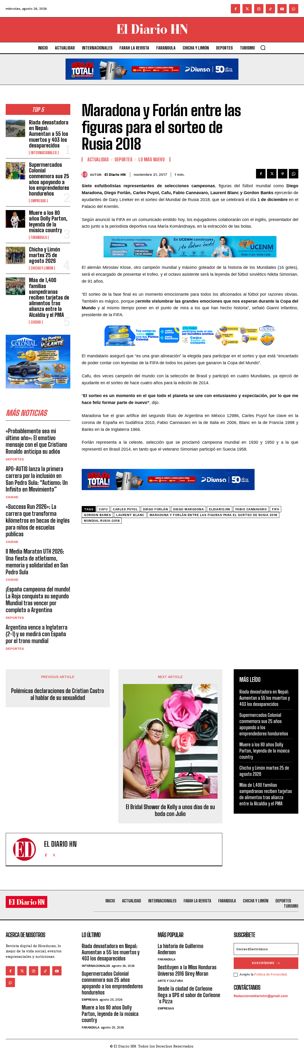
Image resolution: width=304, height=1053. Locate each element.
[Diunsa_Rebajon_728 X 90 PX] (152, 83)
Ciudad (36, 322)
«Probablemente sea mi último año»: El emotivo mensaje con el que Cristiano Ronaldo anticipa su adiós (36, 441)
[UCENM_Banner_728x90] (190, 261)
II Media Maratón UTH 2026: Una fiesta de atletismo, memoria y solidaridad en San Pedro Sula (37, 561)
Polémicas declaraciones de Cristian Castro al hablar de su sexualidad (57, 694)
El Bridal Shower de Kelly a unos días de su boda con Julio (170, 810)
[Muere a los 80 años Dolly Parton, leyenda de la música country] (15, 218)
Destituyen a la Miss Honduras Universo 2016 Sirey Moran (187, 970)
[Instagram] (258, 8)
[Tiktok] (270, 8)
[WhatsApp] (293, 173)
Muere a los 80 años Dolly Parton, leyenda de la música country (48, 221)
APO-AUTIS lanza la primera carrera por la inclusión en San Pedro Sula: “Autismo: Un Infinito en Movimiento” (37, 479)
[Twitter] (247, 8)
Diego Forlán (155, 509)
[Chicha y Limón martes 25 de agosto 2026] (15, 255)
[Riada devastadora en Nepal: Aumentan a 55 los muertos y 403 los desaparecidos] (15, 128)
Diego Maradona (188, 509)
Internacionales (44, 153)
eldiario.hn (219, 509)
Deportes (15, 459)
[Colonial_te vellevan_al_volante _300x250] (38, 392)
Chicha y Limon (42, 268)
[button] (263, 47)
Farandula (39, 237)
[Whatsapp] (293, 8)
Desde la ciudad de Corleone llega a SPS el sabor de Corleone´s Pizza (189, 994)
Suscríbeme (263, 963)
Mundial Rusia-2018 (101, 520)
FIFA (275, 509)
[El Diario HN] (86, 174)
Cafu (103, 509)
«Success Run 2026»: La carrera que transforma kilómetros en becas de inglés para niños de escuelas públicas (38, 520)
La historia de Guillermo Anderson (180, 949)
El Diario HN (115, 174)
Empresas (38, 201)
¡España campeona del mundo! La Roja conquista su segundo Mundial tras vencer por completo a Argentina (38, 599)
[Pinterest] (282, 173)
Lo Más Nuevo (151, 159)
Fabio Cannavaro (251, 509)
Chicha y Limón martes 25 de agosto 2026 (44, 255)
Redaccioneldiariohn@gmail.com (261, 996)
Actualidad (98, 159)
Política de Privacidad (270, 974)
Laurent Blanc (130, 515)
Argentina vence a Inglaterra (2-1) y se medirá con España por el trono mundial (36, 634)
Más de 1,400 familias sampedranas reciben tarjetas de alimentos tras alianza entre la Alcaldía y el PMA (49, 297)
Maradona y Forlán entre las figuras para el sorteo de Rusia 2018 (213, 515)
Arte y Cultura (170, 981)
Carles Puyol (125, 509)
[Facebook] (235, 8)
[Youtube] (282, 8)
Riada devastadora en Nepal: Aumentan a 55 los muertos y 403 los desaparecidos (48, 134)
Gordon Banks (97, 515)
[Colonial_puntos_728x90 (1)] (190, 349)
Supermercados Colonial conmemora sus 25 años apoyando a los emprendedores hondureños (49, 179)
